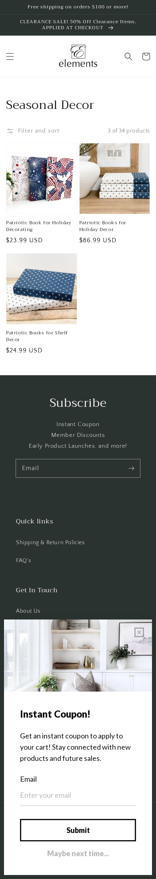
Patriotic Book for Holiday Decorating (39, 226)
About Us (28, 611)
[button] (10, 56)
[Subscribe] (131, 468)
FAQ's (23, 560)
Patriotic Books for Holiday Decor (102, 226)
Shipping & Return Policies (50, 542)
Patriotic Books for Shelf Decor (37, 336)
